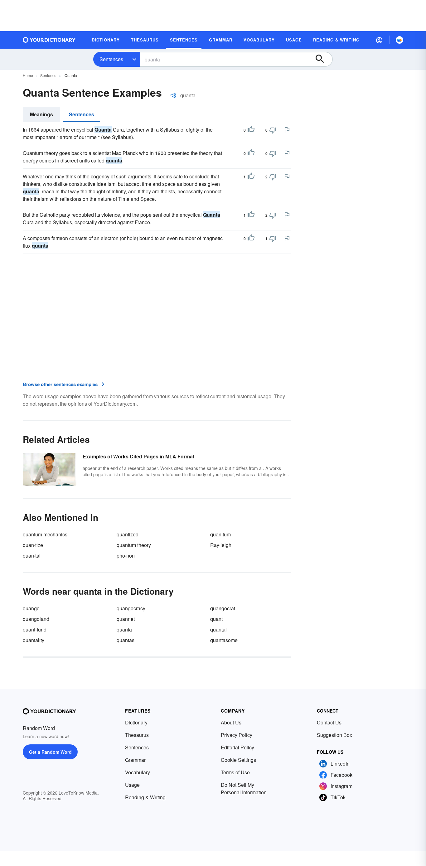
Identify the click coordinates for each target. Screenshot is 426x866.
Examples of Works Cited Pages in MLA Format (138, 456)
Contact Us (329, 722)
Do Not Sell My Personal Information (244, 788)
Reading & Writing (145, 797)
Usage (132, 784)
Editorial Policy (237, 747)
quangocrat (222, 608)
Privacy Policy (236, 734)
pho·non (126, 555)
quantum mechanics (45, 534)
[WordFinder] (399, 40)
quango (31, 608)
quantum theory (134, 545)
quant (216, 618)
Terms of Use (235, 772)
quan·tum (220, 534)
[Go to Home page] (49, 40)
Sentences (111, 59)
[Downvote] (273, 130)
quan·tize (33, 545)
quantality (33, 640)
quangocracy (131, 608)
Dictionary (136, 722)
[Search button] (322, 59)
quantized (127, 534)
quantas (125, 640)
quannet (126, 618)
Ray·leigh (220, 545)
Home (28, 75)
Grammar (135, 759)
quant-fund (34, 629)
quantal (218, 629)
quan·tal (32, 555)
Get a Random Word (50, 752)
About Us (231, 722)
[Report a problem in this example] (287, 129)
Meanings (41, 114)
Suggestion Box (334, 734)
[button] (379, 39)
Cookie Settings (238, 759)
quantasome (224, 640)
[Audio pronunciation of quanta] (173, 95)
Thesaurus (137, 734)
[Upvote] (251, 130)
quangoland (36, 618)
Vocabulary (137, 772)
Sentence (48, 75)
